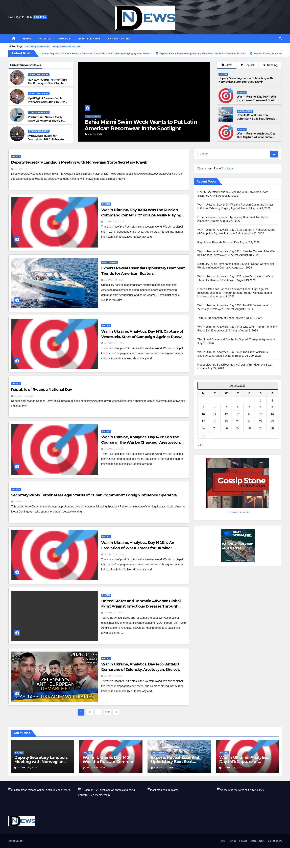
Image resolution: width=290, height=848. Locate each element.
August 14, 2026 (24, 501)
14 (249, 414)
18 (214, 421)
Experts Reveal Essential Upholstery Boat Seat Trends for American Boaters (256, 119)
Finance (64, 38)
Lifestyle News (89, 38)
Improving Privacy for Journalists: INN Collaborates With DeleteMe (46, 139)
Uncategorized (245, 111)
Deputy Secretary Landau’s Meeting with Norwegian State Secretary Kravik (246, 80)
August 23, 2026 (114, 343)
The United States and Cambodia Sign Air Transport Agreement (236, 339)
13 (237, 414)
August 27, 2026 (114, 280)
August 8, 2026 (113, 676)
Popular (249, 65)
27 (237, 428)
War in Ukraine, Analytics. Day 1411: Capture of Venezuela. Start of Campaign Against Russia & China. (256, 139)
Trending (271, 65)
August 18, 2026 (114, 449)
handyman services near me (66, 46)
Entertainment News (39, 75)
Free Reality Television (238, 512)
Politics (44, 38)
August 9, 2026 (113, 613)
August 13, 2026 (114, 554)
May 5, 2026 (94, 134)
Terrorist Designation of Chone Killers (220, 318)
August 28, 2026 (114, 221)
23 (272, 421)
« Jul (200, 444)
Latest (228, 64)
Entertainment (119, 38)
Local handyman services (37, 46)
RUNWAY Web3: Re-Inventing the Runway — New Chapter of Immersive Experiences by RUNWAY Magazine (47, 85)
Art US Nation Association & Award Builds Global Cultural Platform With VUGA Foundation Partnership (137, 128)
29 (260, 428)
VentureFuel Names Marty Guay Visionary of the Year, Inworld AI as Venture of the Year (46, 122)
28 (249, 428)
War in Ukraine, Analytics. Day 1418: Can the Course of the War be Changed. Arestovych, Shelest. (141, 442)
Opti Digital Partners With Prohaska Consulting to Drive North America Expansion (47, 102)
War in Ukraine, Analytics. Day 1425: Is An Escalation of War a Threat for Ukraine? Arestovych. (137, 548)
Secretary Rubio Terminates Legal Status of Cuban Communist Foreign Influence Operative (93, 495)
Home (27, 38)
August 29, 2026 (24, 169)
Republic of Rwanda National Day (41, 389)
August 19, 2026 (24, 396)
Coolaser (227, 168)
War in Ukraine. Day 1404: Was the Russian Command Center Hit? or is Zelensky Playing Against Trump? (257, 102)
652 (107, 712)
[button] (280, 38)
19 (226, 421)
